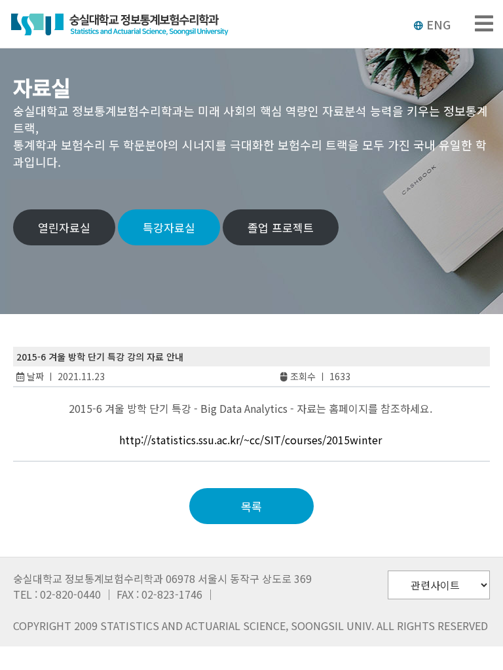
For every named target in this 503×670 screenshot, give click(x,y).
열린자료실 (64, 227)
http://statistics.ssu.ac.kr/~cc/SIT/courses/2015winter (250, 440)
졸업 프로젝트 (281, 227)
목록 (251, 506)
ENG (438, 24)
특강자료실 (169, 227)
